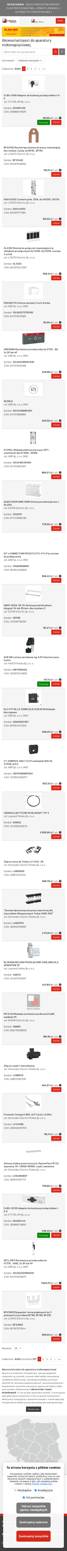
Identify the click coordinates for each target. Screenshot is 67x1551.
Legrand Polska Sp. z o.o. (21, 816)
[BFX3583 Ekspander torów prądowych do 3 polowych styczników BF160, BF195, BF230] (33, 1300)
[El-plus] (38, 20)
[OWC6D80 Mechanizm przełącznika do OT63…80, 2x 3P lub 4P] (33, 338)
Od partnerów (35, 1497)
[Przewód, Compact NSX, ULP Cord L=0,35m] (33, 1102)
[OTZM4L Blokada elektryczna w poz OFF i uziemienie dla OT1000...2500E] (33, 438)
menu (60, 20)
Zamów (56, 122)
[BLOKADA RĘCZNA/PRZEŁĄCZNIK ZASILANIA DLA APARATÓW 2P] (33, 950)
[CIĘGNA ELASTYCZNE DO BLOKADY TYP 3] (33, 801)
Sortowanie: (8, 60)
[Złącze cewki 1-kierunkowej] (33, 1054)
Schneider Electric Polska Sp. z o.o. (27, 864)
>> (44, 68)
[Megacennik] (9, 20)
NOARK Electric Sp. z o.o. (21, 1020)
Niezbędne (24, 1490)
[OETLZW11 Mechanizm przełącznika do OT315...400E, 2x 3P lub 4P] (33, 1248)
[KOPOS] (35, 32)
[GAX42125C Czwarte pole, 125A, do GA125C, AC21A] (33, 187)
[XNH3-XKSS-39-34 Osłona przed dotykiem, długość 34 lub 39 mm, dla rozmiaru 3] (33, 593)
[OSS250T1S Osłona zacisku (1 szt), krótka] (33, 291)
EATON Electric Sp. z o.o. (21, 507)
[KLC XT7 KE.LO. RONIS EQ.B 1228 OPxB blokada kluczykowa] (33, 697)
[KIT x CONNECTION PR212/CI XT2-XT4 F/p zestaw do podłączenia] (33, 541)
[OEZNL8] (33, 389)
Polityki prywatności (42, 1483)
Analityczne (45, 1490)
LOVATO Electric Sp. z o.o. (21, 153)
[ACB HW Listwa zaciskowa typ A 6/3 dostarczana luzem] (33, 645)
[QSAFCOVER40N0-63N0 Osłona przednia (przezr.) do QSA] (33, 490)
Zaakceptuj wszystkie (33, 1536)
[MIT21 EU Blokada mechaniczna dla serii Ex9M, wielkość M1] (33, 1002)
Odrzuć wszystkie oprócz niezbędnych (33, 1508)
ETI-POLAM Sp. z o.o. (19, 101)
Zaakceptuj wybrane (33, 1522)
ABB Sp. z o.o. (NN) (18, 306)
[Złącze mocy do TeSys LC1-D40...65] (33, 850)
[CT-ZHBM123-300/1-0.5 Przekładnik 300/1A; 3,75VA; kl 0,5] (33, 749)
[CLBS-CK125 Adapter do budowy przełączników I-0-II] (33, 1199)
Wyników (7, 1348)
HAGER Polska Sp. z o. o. (21, 663)
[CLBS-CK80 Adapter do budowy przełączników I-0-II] (33, 83)
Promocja (43, 122)
